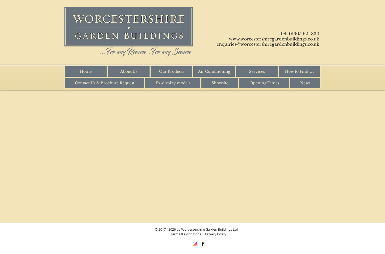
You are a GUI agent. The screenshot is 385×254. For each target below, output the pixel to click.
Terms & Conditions (186, 234)
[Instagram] (194, 243)
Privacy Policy (215, 234)
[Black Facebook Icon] (202, 243)
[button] (171, 71)
